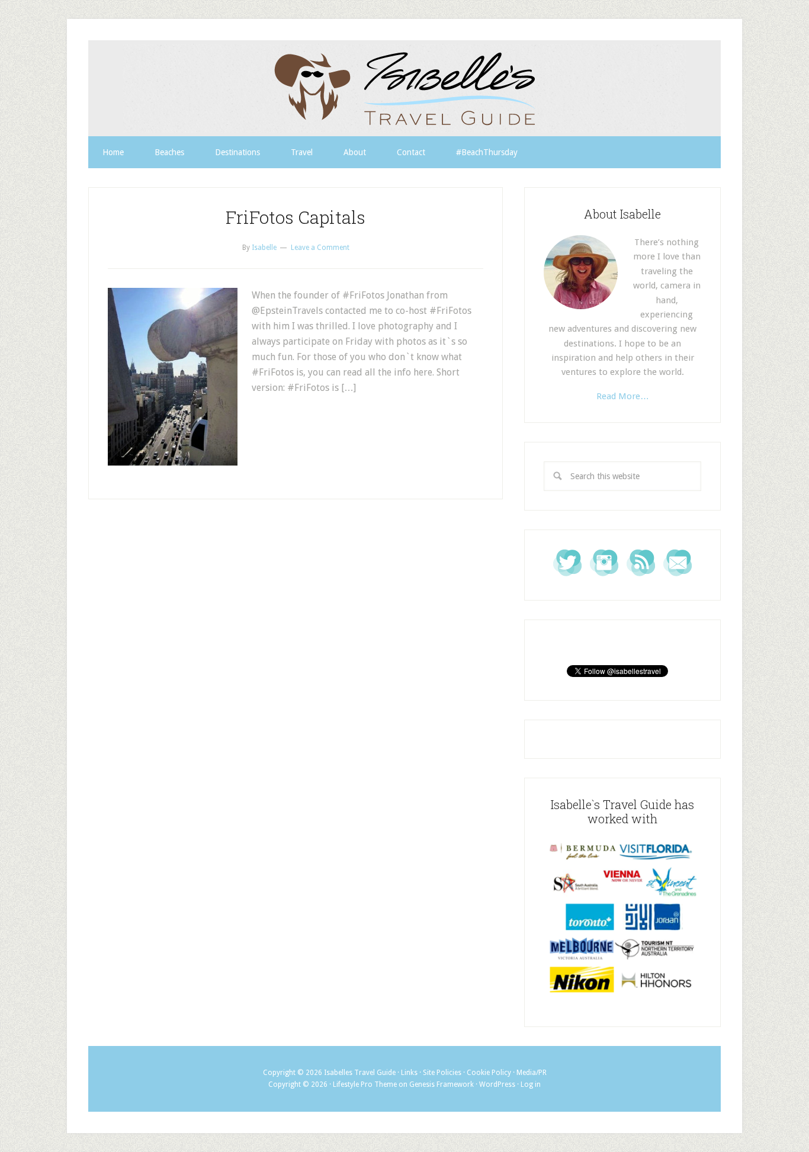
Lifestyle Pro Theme (365, 1084)
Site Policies (442, 1072)
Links (409, 1072)
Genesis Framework (441, 1084)
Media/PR (531, 1072)
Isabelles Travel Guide (404, 88)
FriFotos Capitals (295, 217)
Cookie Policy (489, 1072)
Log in (531, 1084)
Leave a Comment (320, 247)
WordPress (497, 1084)
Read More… (622, 396)
